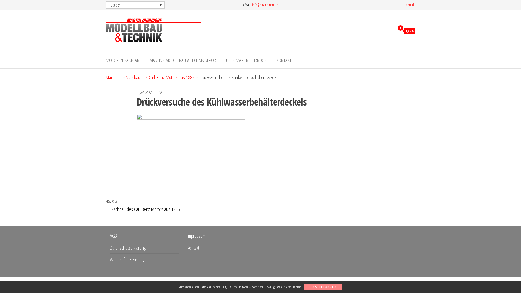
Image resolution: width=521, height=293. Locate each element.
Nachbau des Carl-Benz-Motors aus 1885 (160, 77)
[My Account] (389, 30)
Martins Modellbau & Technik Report (184, 60)
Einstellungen (323, 287)
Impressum (196, 235)
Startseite (114, 77)
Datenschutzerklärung (128, 247)
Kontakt (410, 4)
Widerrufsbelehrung (127, 259)
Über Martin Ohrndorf (247, 60)
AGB (113, 235)
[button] (135, 5)
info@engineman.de (265, 4)
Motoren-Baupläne (123, 60)
